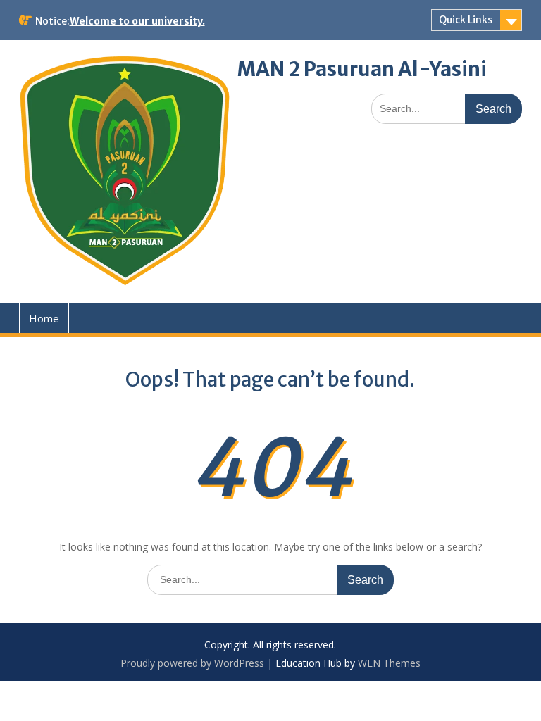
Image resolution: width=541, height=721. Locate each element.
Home (44, 318)
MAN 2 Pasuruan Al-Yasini (362, 69)
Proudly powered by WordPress (192, 663)
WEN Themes (389, 663)
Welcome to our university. (137, 21)
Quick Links (465, 19)
